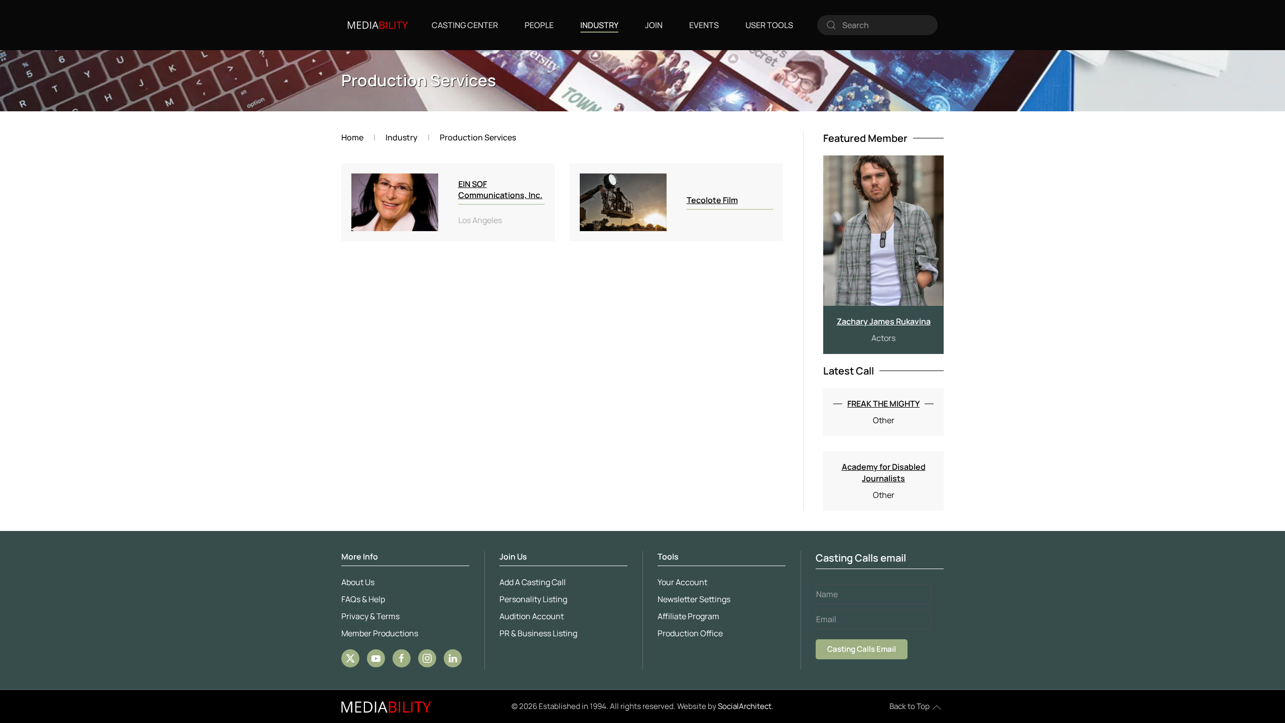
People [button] (539, 25)
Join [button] (654, 25)
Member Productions (379, 633)
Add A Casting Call (532, 582)
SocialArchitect (745, 706)
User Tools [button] (769, 25)
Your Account (682, 582)
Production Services (418, 80)
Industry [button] (599, 25)
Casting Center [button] (465, 25)
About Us (357, 582)
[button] (937, 707)
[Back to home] (377, 25)
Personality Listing (533, 599)
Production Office (690, 633)
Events (704, 25)
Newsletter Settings (694, 599)
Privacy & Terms (370, 616)
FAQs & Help (363, 599)
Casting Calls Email (861, 649)
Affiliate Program (688, 616)
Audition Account (531, 616)
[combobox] (877, 25)
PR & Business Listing (538, 633)
